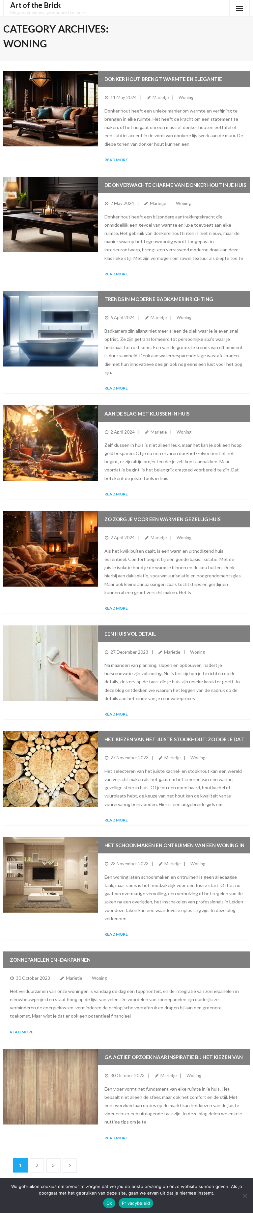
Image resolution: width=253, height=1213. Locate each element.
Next (70, 1165)
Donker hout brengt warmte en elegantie (163, 79)
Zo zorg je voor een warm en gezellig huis (162, 519)
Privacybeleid (136, 1203)
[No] (244, 1195)
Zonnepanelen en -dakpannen (50, 960)
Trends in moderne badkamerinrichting (158, 299)
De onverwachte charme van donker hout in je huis (175, 185)
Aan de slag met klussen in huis (146, 414)
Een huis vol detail (130, 634)
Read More (116, 159)
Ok (109, 1203)
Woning (186, 97)
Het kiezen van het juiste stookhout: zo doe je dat (174, 739)
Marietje (161, 97)
